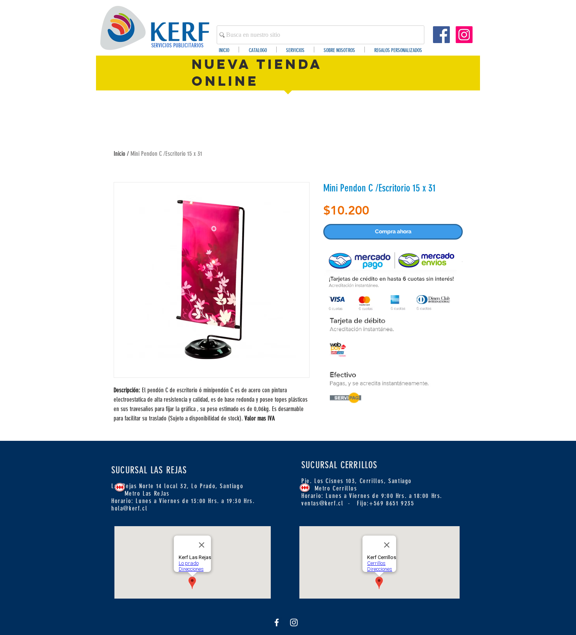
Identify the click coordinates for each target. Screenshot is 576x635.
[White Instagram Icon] (294, 622)
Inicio (119, 153)
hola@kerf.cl (129, 508)
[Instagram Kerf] (464, 34)
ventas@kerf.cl (322, 503)
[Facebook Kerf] (441, 34)
